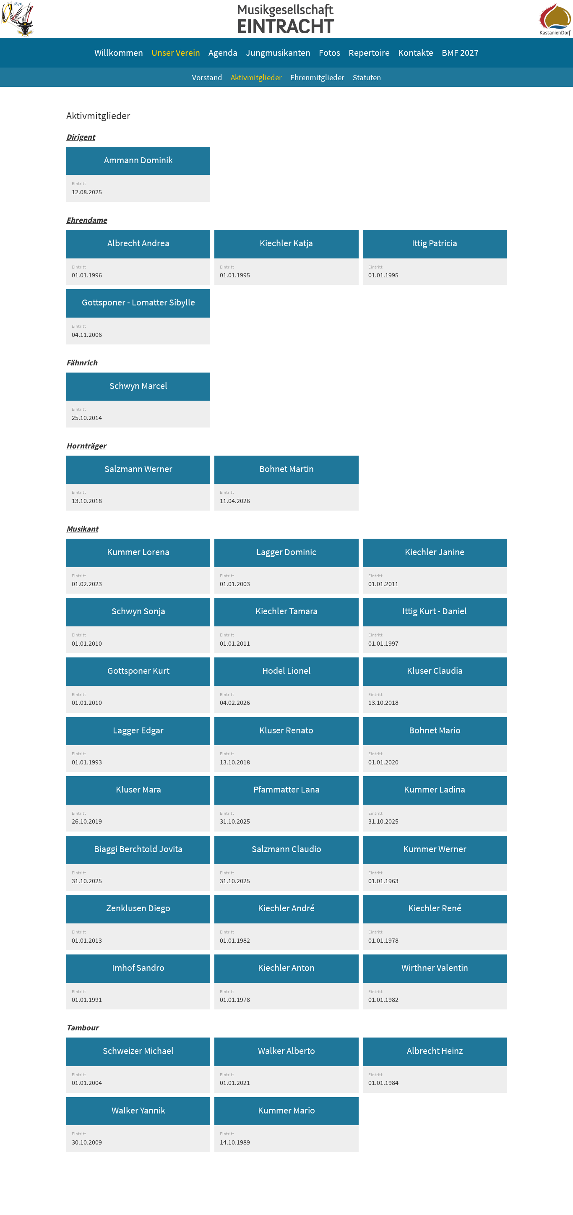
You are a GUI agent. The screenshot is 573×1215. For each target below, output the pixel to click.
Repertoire (369, 52)
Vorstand (207, 77)
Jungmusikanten (278, 52)
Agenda (222, 52)
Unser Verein (175, 52)
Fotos (329, 52)
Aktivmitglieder (256, 77)
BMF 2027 (460, 52)
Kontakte (415, 52)
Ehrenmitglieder (317, 77)
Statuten (367, 77)
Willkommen (118, 52)
